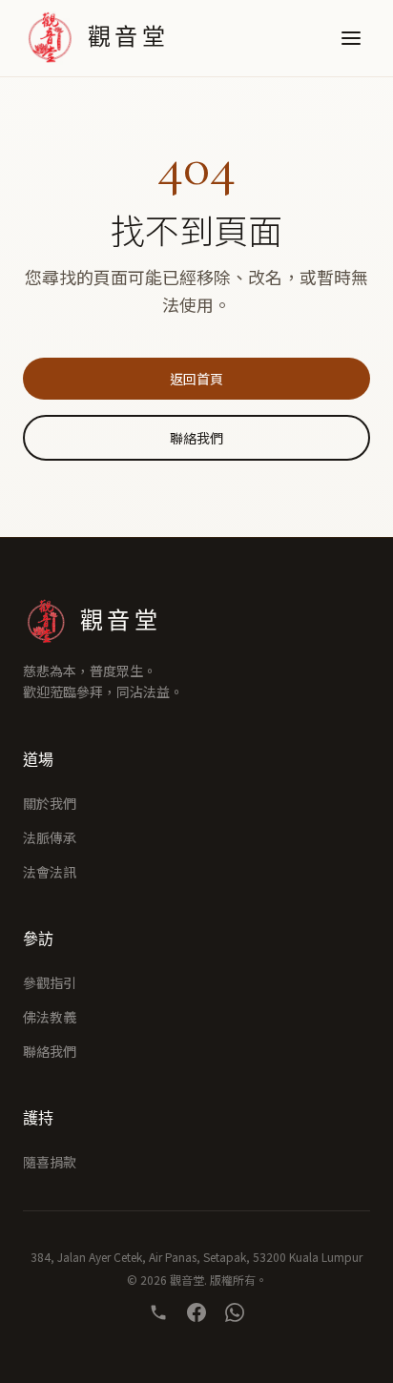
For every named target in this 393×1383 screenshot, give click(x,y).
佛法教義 (49, 1016)
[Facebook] (196, 1312)
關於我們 (49, 803)
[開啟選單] (351, 38)
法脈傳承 (49, 837)
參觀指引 (49, 982)
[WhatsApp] (234, 1312)
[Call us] (158, 1312)
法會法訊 (49, 871)
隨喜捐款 (49, 1161)
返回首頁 (196, 378)
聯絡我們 (196, 437)
